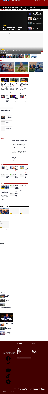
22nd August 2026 (35, 22)
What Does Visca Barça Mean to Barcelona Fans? (26, 176)
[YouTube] (8, 372)
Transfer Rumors (13, 81)
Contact (33, 349)
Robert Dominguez (4, 52)
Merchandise (25, 7)
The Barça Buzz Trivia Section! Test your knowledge (25, 389)
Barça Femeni (19, 351)
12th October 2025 (5, 232)
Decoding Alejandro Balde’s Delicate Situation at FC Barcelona (38, 23)
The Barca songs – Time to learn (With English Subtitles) (8, 295)
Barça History (17, 7)
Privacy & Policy (34, 350)
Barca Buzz (19, 387)
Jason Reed (3, 193)
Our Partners (33, 348)
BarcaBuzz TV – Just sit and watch (25, 387)
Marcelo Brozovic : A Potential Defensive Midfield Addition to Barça (9, 117)
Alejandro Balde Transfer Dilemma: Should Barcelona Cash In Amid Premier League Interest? (37, 14)
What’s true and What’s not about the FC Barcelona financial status (6, 307)
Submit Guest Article (14, 0)
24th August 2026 (35, 12)
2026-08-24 (14, 158)
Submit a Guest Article (35, 352)
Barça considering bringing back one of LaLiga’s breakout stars (17, 97)
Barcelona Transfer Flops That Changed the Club (37, 28)
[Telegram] (8, 384)
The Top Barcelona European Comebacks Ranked (7, 176)
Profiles (18, 353)
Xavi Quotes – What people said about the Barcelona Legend (38, 389)
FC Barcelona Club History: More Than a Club (16, 176)
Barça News (12, 7)
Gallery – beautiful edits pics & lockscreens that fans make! (36, 387)
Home (3, 7)
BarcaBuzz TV (7, 7)
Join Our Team (35, 0)
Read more (3, 199)
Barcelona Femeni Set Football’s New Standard (4, 216)
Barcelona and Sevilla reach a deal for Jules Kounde (8, 128)
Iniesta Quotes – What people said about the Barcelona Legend (16, 388)
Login (38, 0)
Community (30, 7)
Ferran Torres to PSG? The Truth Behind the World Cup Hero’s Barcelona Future (7, 98)
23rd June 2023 (7, 118)
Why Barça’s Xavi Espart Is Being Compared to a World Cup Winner (23, 186)
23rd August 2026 (35, 17)
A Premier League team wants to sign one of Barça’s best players (14, 216)
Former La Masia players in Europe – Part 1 (9, 303)
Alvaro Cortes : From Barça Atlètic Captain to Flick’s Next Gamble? (24, 190)
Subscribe (2, 243)
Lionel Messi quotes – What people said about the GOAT (30, 388)
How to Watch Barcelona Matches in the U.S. (14, 9)
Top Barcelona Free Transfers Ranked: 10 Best (37, 19)
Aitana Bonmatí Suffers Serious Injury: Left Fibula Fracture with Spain (24, 216)
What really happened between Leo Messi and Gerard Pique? (8, 300)
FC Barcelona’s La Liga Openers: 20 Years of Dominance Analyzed (11, 27)
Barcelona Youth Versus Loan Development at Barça (36, 67)
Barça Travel (19, 352)
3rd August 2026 (22, 191)
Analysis (34, 7)
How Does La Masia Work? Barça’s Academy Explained (16, 195)
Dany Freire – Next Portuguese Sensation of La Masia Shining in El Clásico (16, 187)
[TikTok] (8, 378)
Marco (2, 86)
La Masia (21, 7)
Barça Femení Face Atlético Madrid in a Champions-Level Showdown (5, 230)
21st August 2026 (36, 69)
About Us (16, 387)
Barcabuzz (6, 391)
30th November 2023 (8, 124)
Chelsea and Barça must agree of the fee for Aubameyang (9, 122)
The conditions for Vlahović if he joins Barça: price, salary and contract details (6, 110)
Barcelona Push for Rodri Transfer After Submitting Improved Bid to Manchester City (24, 84)
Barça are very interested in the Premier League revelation (26, 97)
